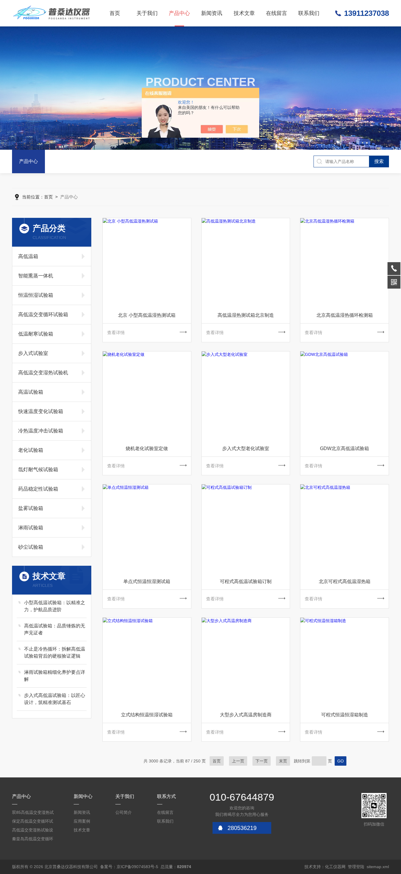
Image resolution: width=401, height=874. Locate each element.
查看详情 (116, 332)
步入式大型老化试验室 (245, 448)
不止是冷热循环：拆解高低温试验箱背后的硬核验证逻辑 (54, 652)
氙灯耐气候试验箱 (38, 469)
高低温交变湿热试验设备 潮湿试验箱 (32, 831)
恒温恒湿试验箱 (35, 295)
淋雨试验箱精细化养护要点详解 (54, 676)
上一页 (238, 761)
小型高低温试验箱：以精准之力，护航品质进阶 (54, 606)
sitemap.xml (378, 866)
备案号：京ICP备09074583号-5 (129, 866)
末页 (283, 761)
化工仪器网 (335, 866)
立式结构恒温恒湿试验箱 (147, 714)
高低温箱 (28, 256)
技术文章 (244, 13)
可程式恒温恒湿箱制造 (344, 714)
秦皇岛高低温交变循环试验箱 (32, 839)
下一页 (261, 761)
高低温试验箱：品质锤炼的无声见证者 (54, 629)
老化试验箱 (30, 450)
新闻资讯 (211, 13)
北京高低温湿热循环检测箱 (344, 315)
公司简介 (123, 812)
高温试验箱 (30, 392)
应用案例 (82, 821)
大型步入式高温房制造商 (246, 714)
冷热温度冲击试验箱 (40, 431)
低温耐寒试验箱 (35, 334)
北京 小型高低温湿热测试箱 (147, 315)
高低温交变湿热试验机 (43, 372)
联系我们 (308, 13)
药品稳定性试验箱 (38, 489)
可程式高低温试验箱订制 (246, 581)
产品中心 (179, 13)
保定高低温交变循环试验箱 (32, 822)
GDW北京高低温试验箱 (344, 448)
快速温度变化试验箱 (40, 411)
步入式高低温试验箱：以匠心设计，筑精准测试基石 (54, 699)
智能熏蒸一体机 (35, 276)
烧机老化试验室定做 (147, 448)
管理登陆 (356, 866)
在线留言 (276, 13)
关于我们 (147, 13)
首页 (114, 13)
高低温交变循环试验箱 (43, 314)
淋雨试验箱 (30, 528)
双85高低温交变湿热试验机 (33, 813)
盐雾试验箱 (30, 508)
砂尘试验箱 (30, 547)
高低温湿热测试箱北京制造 (246, 315)
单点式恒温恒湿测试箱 (146, 581)
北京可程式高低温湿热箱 (344, 581)
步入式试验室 (33, 353)
